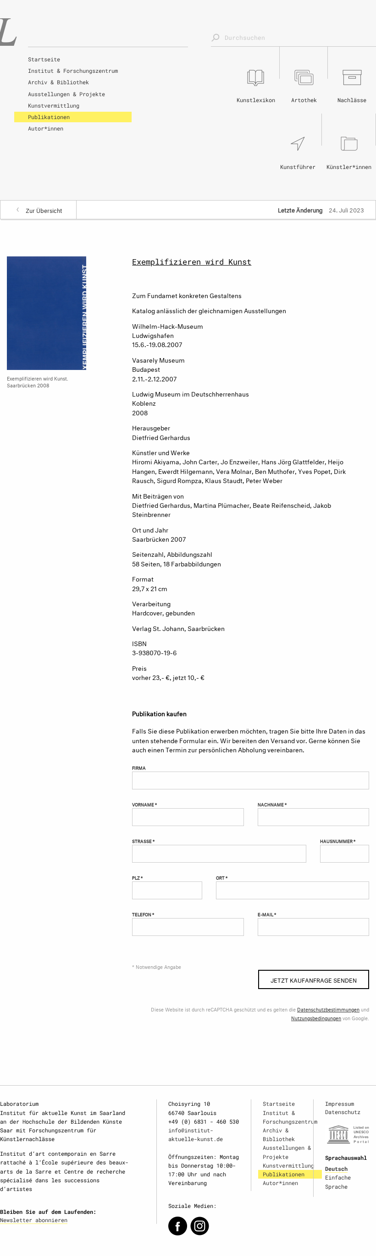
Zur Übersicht (44, 209)
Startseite (44, 59)
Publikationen (49, 116)
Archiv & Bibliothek (58, 82)
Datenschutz (342, 1111)
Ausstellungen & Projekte (66, 94)
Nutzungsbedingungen (316, 1018)
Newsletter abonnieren (33, 1219)
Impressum (339, 1103)
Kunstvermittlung (53, 105)
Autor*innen (45, 128)
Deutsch (336, 1168)
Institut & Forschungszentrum (73, 70)
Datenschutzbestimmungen (328, 1009)
